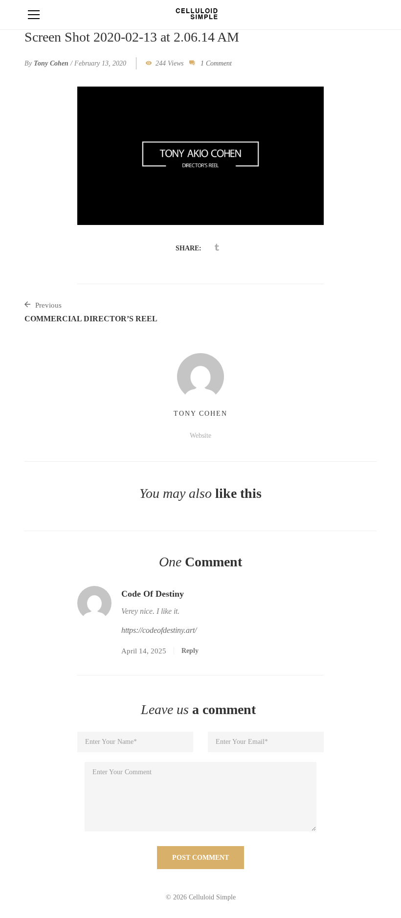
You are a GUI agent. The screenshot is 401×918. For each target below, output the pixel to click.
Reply (190, 650)
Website (200, 435)
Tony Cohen (51, 63)
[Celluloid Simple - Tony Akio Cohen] (200, 14)
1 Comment (216, 63)
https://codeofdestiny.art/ (159, 630)
